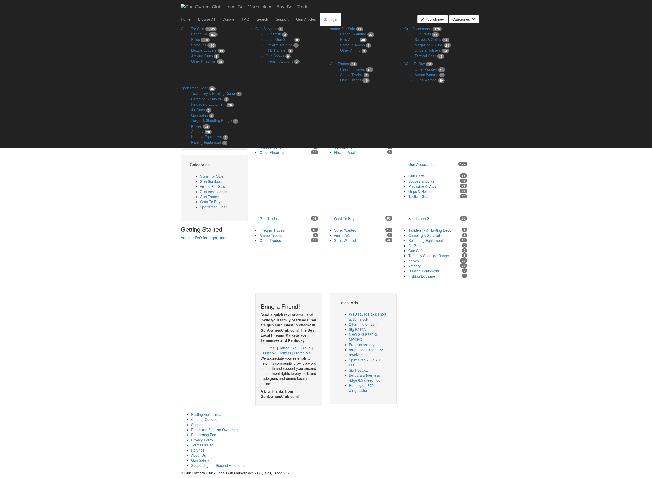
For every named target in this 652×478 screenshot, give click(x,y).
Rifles (199, 39)
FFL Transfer (278, 50)
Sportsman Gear (197, 87)
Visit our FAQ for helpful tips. (204, 237)
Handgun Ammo (356, 33)
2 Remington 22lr (363, 324)
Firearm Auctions (282, 61)
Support (282, 19)
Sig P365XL (358, 370)
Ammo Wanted (429, 74)
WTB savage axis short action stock (367, 316)
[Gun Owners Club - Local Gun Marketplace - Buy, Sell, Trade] (244, 6)
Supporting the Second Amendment (220, 465)
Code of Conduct (204, 419)
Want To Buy (417, 63)
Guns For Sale (198, 28)
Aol (294, 347)
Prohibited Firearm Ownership (215, 429)
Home (186, 19)
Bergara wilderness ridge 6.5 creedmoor (365, 378)
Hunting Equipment (208, 136)
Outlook (269, 353)
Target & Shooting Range (213, 120)
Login (332, 19)
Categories (462, 19)
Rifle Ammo (352, 39)
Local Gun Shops (282, 39)
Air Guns (200, 109)
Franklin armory (361, 344)
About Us (198, 455)
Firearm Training (281, 44)
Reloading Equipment (211, 104)
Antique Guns (204, 55)
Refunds (198, 450)
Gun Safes (202, 115)
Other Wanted (429, 69)
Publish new (434, 19)
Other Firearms (206, 61)
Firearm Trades (355, 69)
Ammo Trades (353, 74)
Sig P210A (357, 329)
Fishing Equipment (208, 142)
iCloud (306, 347)
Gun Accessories (422, 28)
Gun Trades (342, 63)
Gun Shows (277, 55)
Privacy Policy (202, 439)
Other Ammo (352, 50)
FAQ (245, 19)
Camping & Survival (209, 98)
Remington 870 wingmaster (361, 388)
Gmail (271, 347)
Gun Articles (306, 19)
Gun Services (268, 28)
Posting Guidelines (206, 414)
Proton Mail (303, 353)
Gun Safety (200, 460)
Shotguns (202, 44)
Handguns (203, 33)
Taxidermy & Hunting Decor (215, 93)
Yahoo (284, 347)
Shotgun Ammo (355, 44)
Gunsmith (276, 33)
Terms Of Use (202, 444)
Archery (200, 131)
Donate (228, 19)
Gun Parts (426, 33)
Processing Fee (203, 434)
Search (262, 19)
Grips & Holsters (431, 50)
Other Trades (354, 80)
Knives (199, 126)
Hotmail (285, 353)
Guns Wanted (429, 80)
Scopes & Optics (431, 39)
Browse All (206, 19)
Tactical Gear (428, 55)
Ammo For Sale (345, 28)
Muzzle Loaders (207, 50)
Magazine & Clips (432, 44)
